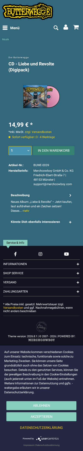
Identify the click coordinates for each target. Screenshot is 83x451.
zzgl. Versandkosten (38, 132)
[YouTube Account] (66, 254)
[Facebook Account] (15, 254)
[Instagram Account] (40, 254)
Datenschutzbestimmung (48, 445)
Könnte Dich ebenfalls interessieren (35, 222)
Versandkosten (13, 307)
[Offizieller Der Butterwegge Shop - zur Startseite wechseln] (41, 11)
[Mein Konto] (66, 28)
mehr (25, 211)
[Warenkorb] (76, 28)
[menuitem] (11, 28)
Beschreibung (20, 195)
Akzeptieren (41, 416)
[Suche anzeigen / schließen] (56, 28)
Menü (15, 28)
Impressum (28, 445)
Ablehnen (41, 405)
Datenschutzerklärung (41, 427)
